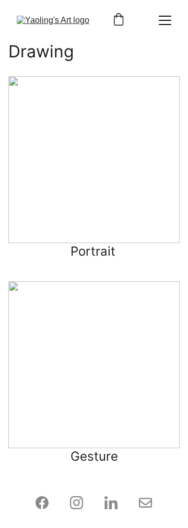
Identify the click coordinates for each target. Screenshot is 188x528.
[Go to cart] (118, 20)
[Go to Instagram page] (81, 502)
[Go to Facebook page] (47, 502)
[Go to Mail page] (145, 502)
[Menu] (165, 20)
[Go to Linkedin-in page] (116, 502)
